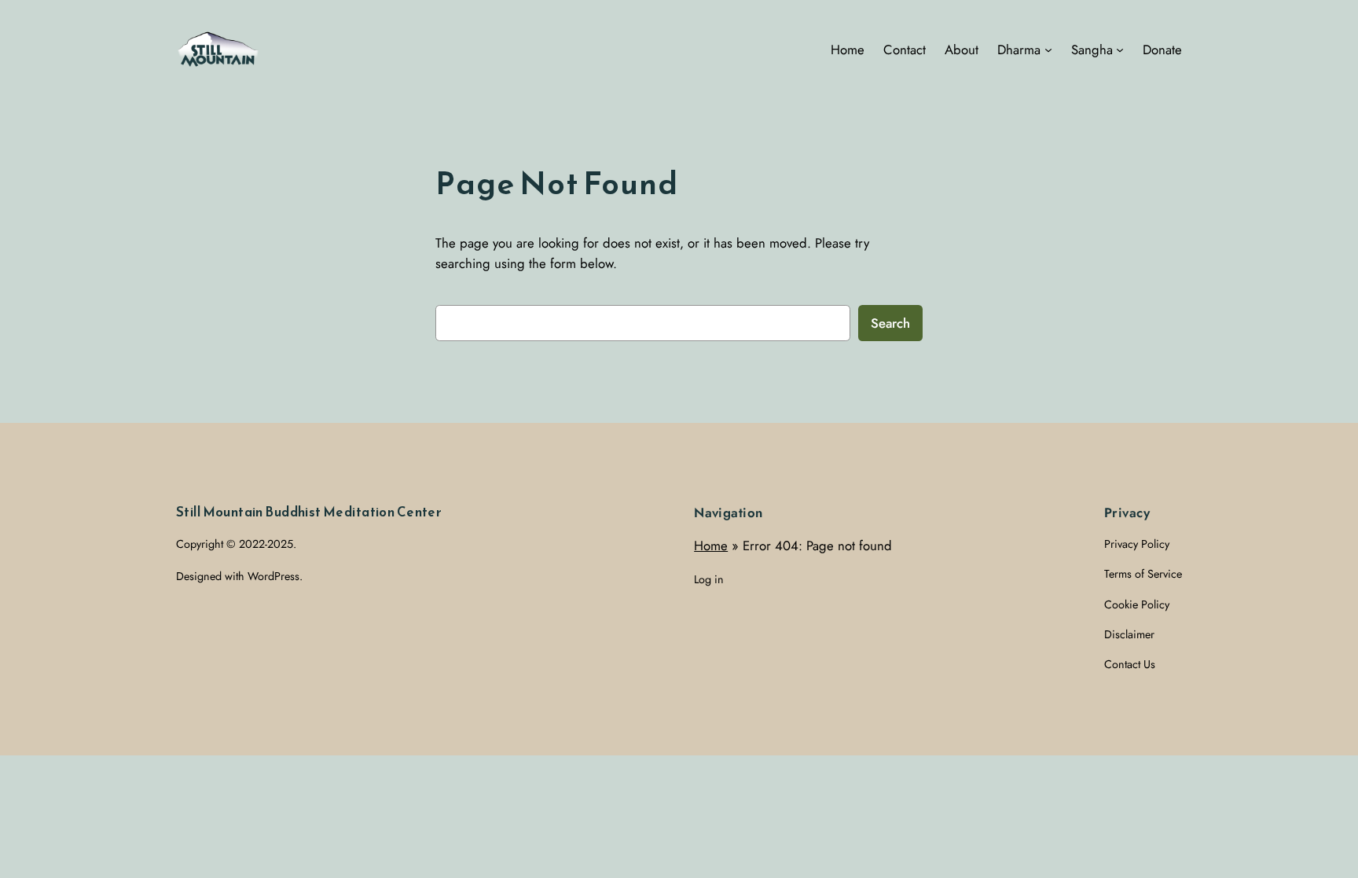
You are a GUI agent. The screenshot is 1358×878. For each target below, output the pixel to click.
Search (890, 323)
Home (711, 545)
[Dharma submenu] (1048, 49)
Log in (709, 579)
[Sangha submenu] (1120, 49)
